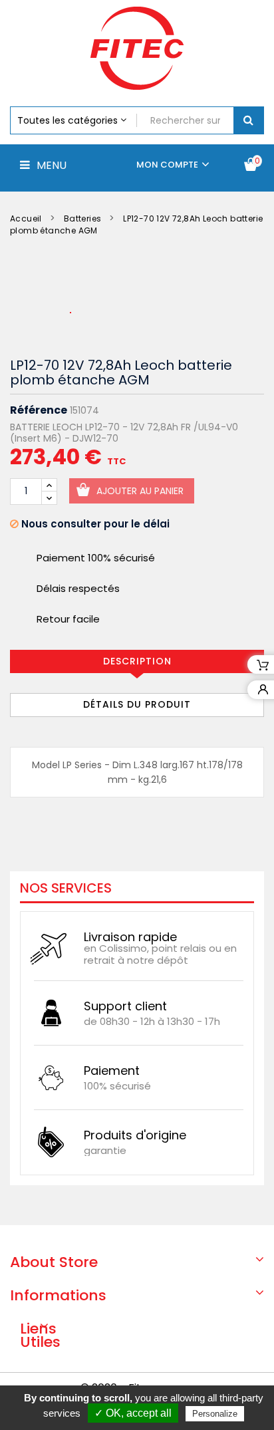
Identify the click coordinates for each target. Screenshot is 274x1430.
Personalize (214, 1414)
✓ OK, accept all (133, 1413)
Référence (38, 410)
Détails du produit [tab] (137, 704)
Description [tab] (137, 661)
